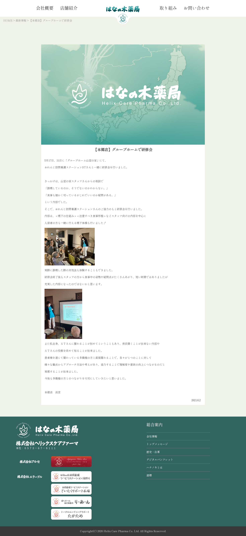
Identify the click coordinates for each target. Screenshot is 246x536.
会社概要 (44, 8)
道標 (149, 475)
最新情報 (21, 20)
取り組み (168, 8)
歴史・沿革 (153, 452)
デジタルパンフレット (159, 459)
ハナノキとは (154, 467)
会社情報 (151, 436)
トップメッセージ (157, 444)
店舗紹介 (68, 8)
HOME (8, 20)
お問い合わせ (197, 8)
